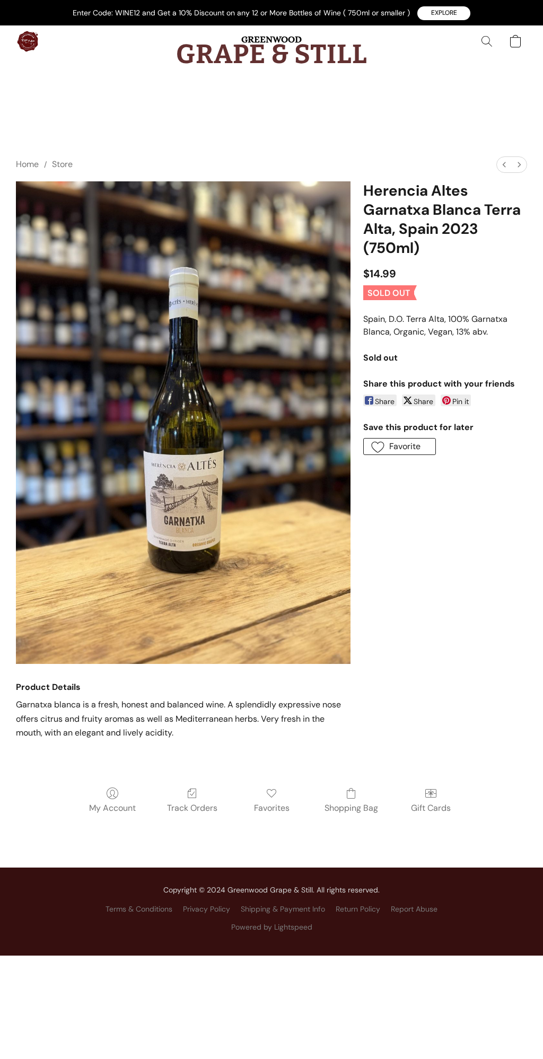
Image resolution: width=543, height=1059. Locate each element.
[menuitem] (504, 164)
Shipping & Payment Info (283, 909)
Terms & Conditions (139, 909)
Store (62, 164)
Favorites (272, 807)
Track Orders (192, 807)
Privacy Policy (206, 909)
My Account (112, 807)
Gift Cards (431, 807)
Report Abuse (414, 909)
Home (27, 164)
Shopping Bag (351, 807)
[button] (443, 13)
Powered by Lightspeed (271, 927)
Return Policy (358, 909)
